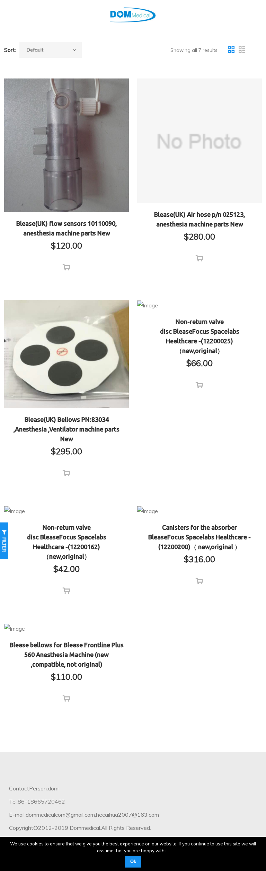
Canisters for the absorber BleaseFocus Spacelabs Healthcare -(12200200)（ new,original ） (199, 537)
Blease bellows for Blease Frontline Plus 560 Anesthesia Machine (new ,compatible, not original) (67, 654)
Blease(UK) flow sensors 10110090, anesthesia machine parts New (66, 228)
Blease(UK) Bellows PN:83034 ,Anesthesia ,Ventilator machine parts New (66, 429)
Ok (133, 861)
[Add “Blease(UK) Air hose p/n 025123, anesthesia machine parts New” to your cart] (199, 259)
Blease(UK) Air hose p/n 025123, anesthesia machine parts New (199, 219)
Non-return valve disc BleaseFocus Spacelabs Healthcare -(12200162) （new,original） (66, 542)
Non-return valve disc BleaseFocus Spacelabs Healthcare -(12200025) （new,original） (199, 336)
